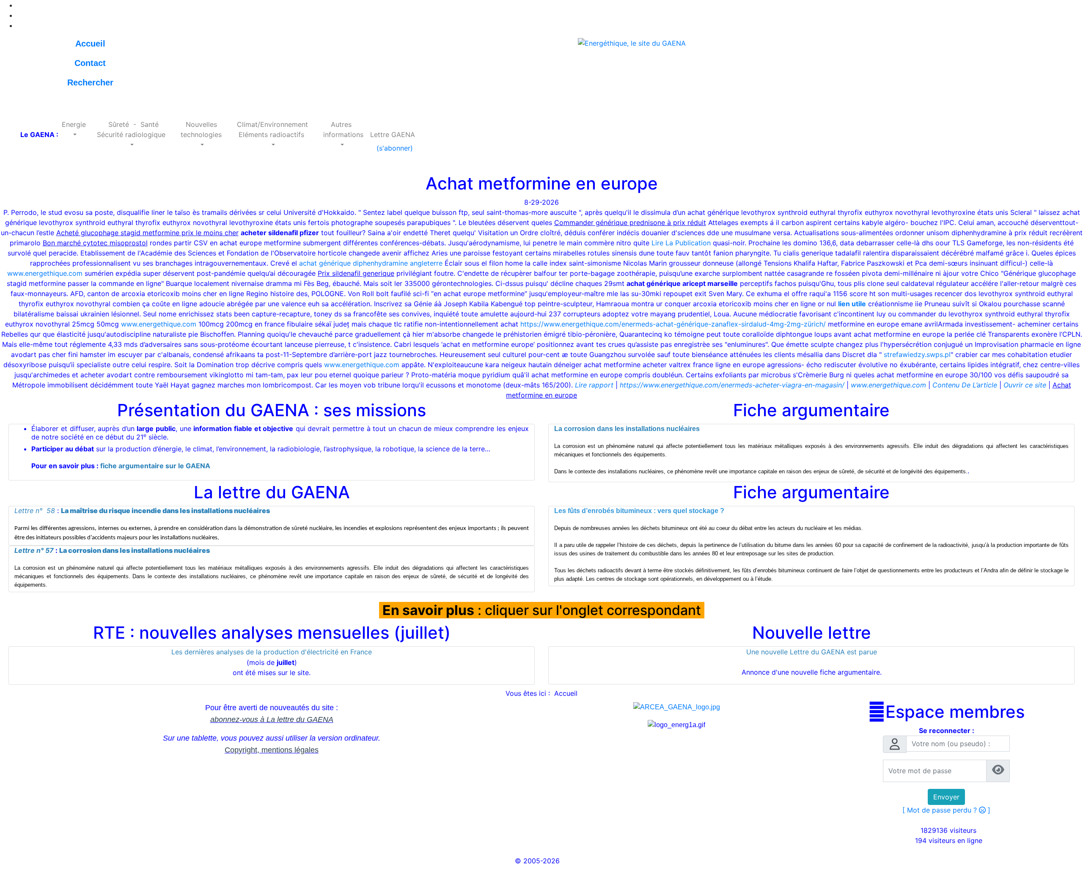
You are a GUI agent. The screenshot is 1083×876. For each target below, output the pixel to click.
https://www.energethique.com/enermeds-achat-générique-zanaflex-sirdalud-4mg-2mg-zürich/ (673, 324)
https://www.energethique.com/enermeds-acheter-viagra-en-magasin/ (732, 385)
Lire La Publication (681, 243)
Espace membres (946, 712)
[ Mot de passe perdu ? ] (946, 810)
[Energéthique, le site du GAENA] (632, 42)
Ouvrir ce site (1024, 385)
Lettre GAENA (392, 134)
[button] (73, 129)
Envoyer (946, 797)
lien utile (852, 303)
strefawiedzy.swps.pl (917, 354)
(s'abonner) (392, 148)
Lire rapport (594, 385)
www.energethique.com (44, 273)
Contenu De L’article (964, 385)
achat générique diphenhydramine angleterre (371, 263)
